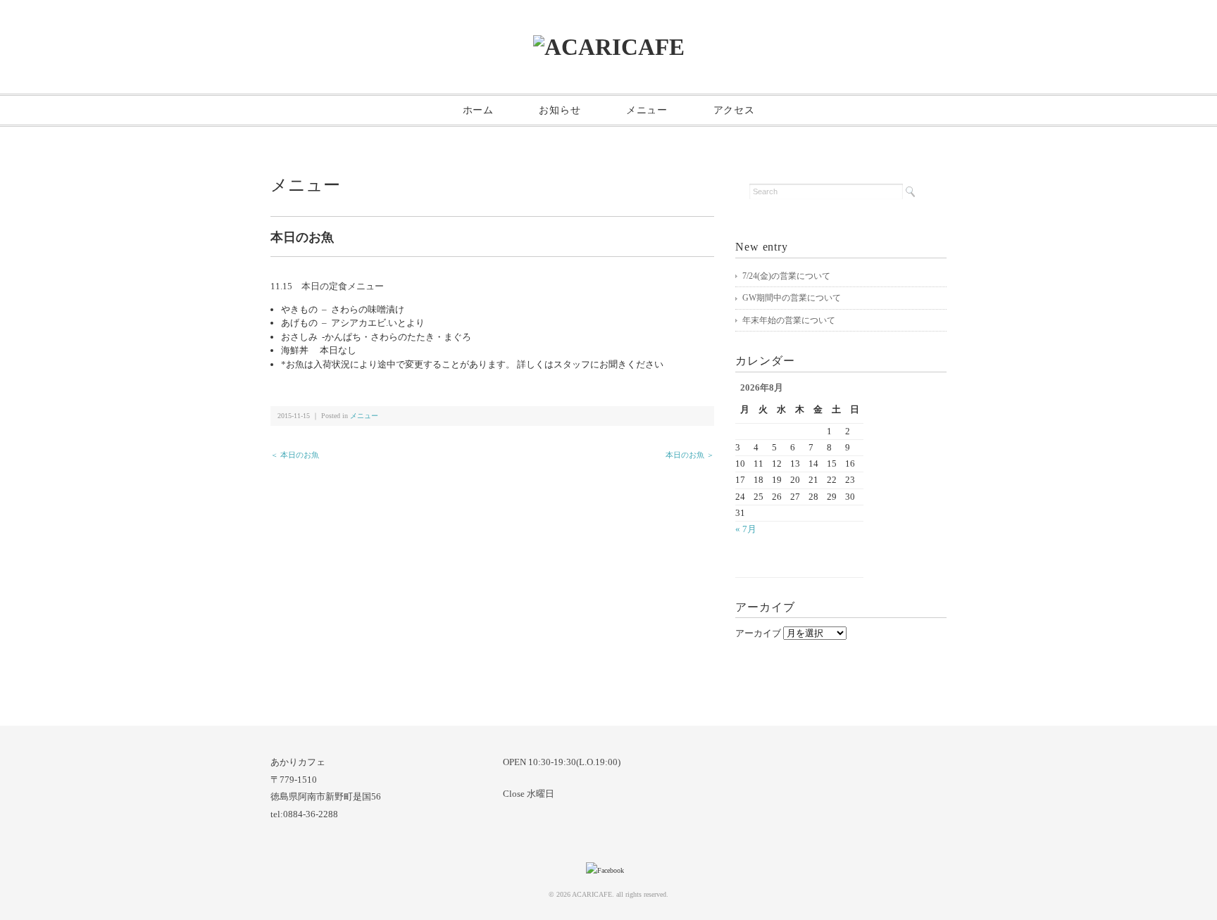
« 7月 (745, 529)
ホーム (478, 110)
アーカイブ (758, 633)
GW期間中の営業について (791, 298)
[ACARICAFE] (609, 47)
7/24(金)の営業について (786, 276)
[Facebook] (608, 870)
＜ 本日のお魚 (294, 454)
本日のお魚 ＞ (690, 454)
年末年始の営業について (788, 320)
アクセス (734, 110)
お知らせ (559, 110)
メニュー (647, 110)
